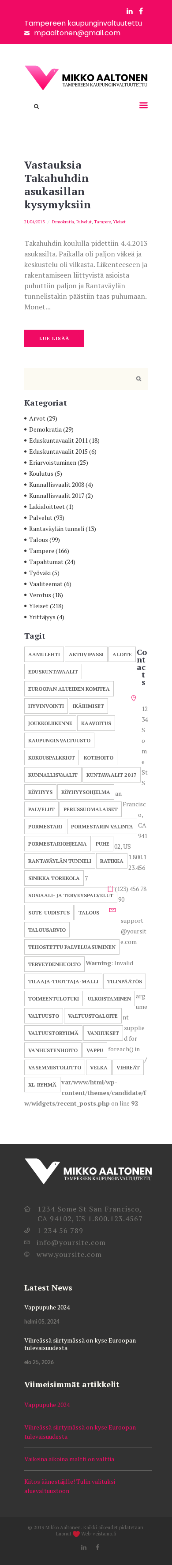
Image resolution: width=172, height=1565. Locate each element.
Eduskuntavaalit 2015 (58, 451)
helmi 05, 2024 (42, 1321)
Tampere (102, 222)
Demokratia (63, 222)
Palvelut (84, 222)
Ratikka (111, 861)
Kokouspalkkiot (51, 757)
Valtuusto (43, 1015)
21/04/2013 (34, 222)
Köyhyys (40, 792)
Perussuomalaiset (91, 809)
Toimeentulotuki (53, 998)
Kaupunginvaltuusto (59, 740)
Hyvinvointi (46, 706)
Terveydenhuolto (54, 964)
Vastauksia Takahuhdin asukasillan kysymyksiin (57, 184)
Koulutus (41, 473)
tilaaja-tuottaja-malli (63, 981)
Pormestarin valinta (102, 826)
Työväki (40, 572)
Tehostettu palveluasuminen (72, 947)
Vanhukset (103, 1033)
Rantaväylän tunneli (56, 528)
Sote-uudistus (49, 912)
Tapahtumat (46, 561)
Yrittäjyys (42, 617)
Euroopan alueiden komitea (69, 688)
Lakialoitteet (47, 506)
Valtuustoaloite (93, 1015)
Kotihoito (98, 757)
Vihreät (128, 1067)
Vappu (94, 1050)
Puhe (102, 843)
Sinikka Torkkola (54, 878)
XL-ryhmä (42, 1084)
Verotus (40, 595)
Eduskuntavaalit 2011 (58, 440)
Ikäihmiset (88, 706)
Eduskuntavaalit (53, 671)
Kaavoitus (96, 723)
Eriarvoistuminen (52, 462)
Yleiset (119, 222)
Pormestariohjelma (57, 843)
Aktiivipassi (86, 654)
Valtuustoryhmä (53, 1033)
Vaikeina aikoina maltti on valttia (69, 1459)
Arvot (37, 418)
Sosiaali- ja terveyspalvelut (70, 895)
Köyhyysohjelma (85, 792)
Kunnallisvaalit (53, 774)
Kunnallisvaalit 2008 (56, 484)
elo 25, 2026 (39, 1362)
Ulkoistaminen (109, 998)
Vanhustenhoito (53, 1050)
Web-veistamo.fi (98, 1534)
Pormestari (45, 826)
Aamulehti (44, 654)
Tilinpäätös (124, 981)
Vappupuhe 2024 (47, 1307)
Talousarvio (47, 929)
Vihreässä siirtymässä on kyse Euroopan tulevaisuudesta (80, 1344)
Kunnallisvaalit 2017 (56, 495)
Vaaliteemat (46, 583)
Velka (99, 1067)
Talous (38, 539)
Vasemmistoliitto (54, 1067)
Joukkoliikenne (50, 723)
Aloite (122, 654)
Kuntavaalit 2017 (111, 774)
